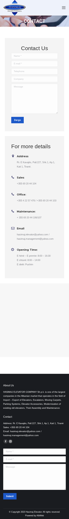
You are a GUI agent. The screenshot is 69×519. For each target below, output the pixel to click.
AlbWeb (40, 515)
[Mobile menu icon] (64, 8)
